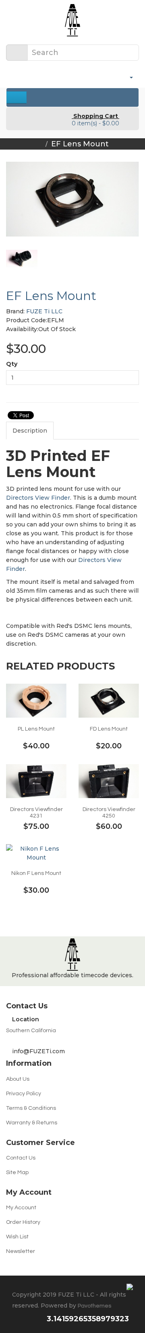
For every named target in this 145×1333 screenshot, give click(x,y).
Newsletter (20, 1251)
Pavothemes (94, 1306)
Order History (23, 1222)
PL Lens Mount (36, 729)
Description (29, 430)
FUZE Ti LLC (44, 311)
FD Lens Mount (109, 729)
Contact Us (20, 1158)
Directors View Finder (38, 497)
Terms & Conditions (31, 1108)
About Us (17, 1079)
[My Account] (128, 77)
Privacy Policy (23, 1093)
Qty (11, 364)
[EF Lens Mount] (72, 199)
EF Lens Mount (80, 143)
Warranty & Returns (31, 1123)
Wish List (17, 1237)
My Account (21, 1207)
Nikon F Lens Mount (36, 873)
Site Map (17, 1172)
